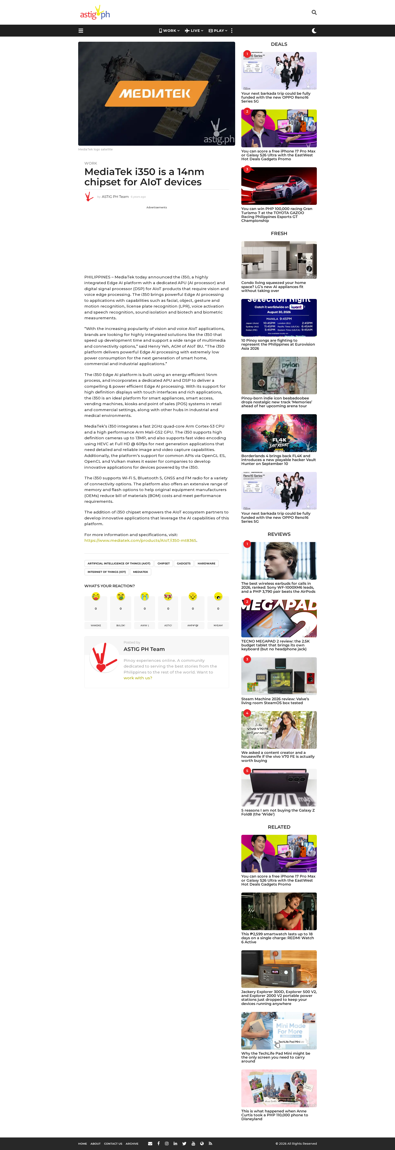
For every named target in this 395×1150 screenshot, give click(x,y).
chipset (164, 563)
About (96, 1143)
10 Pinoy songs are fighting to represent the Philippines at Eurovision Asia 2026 (278, 344)
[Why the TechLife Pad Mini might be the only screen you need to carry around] (279, 1031)
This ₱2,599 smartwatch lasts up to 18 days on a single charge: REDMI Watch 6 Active (277, 938)
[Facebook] (158, 1143)
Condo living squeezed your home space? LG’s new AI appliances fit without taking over (273, 286)
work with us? (138, 678)
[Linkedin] (175, 1143)
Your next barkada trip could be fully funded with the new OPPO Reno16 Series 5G (275, 97)
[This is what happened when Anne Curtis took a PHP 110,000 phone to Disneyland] (279, 1088)
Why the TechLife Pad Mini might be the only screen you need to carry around (275, 1057)
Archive (132, 1143)
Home (82, 1143)
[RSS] (210, 1143)
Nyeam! (218, 625)
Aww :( (145, 625)
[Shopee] (202, 1143)
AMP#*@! (192, 625)
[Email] (150, 1143)
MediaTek (140, 571)
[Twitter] (184, 1143)
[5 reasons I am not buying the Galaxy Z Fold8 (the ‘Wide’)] (279, 787)
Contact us (113, 1143)
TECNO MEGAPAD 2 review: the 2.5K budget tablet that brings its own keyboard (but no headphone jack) (275, 645)
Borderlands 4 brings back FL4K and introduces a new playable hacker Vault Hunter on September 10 (278, 460)
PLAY (219, 31)
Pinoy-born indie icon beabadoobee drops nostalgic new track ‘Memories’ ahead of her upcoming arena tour (276, 402)
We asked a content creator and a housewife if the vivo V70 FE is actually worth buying (278, 756)
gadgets (184, 563)
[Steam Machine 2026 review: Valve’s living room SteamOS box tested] (279, 676)
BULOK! (120, 625)
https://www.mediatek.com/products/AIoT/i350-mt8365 (140, 540)
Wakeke (96, 625)
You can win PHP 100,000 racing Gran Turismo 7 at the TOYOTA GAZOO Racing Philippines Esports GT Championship (276, 214)
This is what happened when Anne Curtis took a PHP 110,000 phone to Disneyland (274, 1115)
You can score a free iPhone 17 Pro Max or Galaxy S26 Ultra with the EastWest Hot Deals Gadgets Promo (278, 155)
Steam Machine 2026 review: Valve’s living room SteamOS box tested (275, 701)
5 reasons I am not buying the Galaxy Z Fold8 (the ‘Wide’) (278, 812)
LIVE (195, 31)
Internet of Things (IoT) (107, 571)
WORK (169, 31)
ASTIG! (168, 625)
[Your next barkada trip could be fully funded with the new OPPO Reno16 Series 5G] (279, 71)
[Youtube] (193, 1143)
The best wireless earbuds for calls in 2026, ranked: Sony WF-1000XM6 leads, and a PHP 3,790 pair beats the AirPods (278, 587)
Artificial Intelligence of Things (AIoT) (119, 563)
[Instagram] (166, 1143)
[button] (314, 12)
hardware (206, 563)
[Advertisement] (156, 238)
